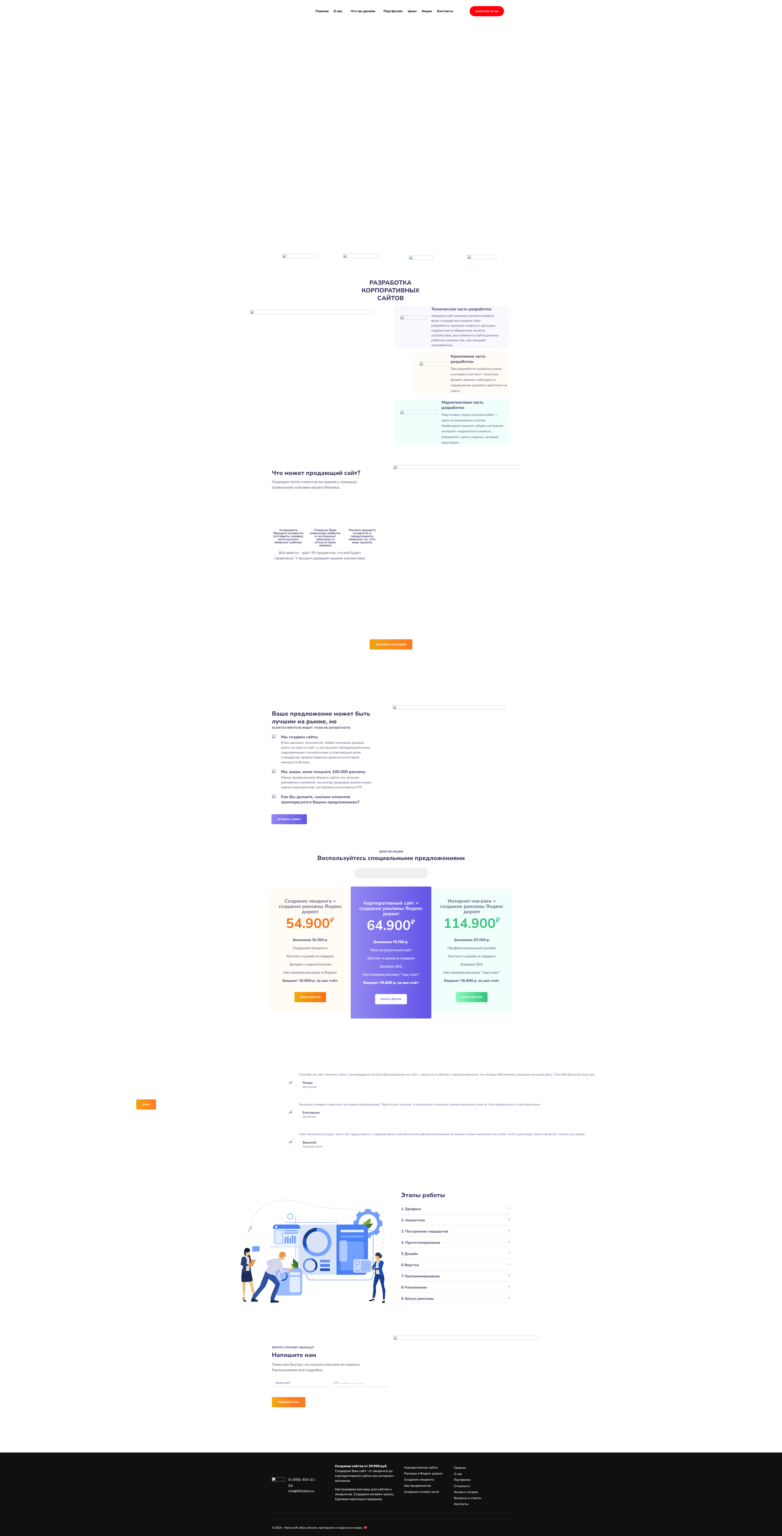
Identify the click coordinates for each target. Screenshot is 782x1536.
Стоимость (462, 1486)
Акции (427, 11)
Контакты (445, 11)
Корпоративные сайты (421, 1467)
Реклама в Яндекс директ (423, 1473)
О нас (338, 11)
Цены (412, 11)
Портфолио (393, 11)
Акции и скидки (466, 1492)
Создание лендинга (419, 1479)
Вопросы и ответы (467, 1498)
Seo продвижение (417, 1486)
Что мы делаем (363, 11)
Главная (321, 11)
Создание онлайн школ (421, 1491)
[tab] (455, 1208)
